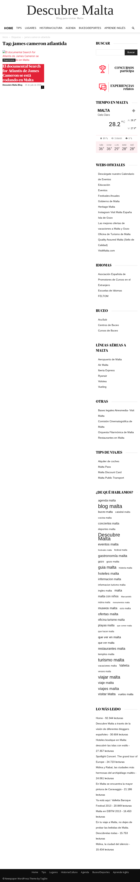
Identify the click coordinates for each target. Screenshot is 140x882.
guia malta (107, 567)
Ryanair (102, 375)
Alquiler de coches (108, 461)
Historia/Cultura (51, 28)
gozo (101, 561)
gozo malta (112, 561)
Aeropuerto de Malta (110, 359)
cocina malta (105, 517)
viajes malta (108, 688)
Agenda (71, 28)
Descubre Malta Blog (12, 85)
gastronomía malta (112, 556)
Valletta (124, 665)
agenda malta (107, 500)
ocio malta (125, 608)
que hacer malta (106, 631)
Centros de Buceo (108, 325)
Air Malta (103, 364)
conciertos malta (108, 523)
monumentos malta (121, 602)
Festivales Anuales (109, 195)
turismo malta (111, 660)
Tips (19, 28)
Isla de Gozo (105, 217)
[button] (133, 28)
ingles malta (105, 590)
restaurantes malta (111, 648)
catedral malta (122, 512)
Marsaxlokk (126, 596)
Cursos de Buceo (108, 330)
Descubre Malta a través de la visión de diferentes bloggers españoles (113, 729)
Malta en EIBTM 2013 (108, 811)
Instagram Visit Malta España (115, 212)
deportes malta (106, 529)
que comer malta (124, 626)
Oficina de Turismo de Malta (114, 234)
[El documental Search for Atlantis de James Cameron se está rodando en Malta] (23, 56)
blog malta (110, 506)
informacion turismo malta (111, 584)
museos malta (107, 608)
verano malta (104, 671)
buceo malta (105, 511)
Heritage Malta (106, 206)
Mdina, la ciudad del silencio (112, 844)
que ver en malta (109, 637)
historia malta (125, 568)
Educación (104, 184)
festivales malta (105, 550)
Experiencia (9, 60)
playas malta (106, 625)
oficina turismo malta (111, 619)
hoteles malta (108, 573)
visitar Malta (107, 694)
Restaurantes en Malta (111, 437)
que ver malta (106, 642)
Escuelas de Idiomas (110, 290)
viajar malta (109, 677)
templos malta (106, 654)
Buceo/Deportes (90, 28)
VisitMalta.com (106, 250)
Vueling (102, 386)
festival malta (120, 550)
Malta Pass (104, 466)
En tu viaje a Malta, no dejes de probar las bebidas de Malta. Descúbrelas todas (114, 828)
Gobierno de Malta (109, 201)
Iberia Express (106, 370)
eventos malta (108, 544)
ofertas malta (108, 614)
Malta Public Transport (111, 477)
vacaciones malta (107, 665)
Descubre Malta (109, 537)
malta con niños (108, 596)
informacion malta (109, 579)
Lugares (30, 28)
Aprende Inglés (114, 28)
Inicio (5, 37)
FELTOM (103, 296)
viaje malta (106, 683)
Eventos (102, 190)
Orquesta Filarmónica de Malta (116, 432)
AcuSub (102, 319)
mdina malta (104, 602)
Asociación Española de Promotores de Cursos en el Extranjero (114, 280)
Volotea (102, 381)
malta (118, 590)
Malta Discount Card (110, 472)
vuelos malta (125, 694)
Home (8, 28)
